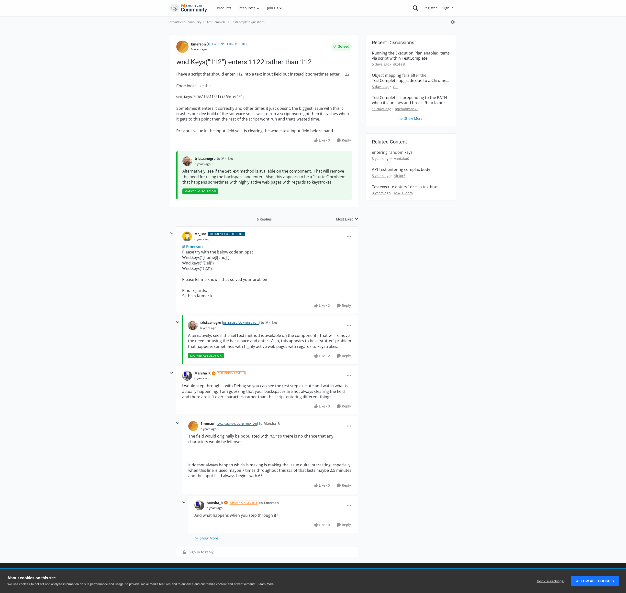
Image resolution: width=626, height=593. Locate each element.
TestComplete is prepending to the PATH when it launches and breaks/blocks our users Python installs (409, 100)
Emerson (198, 44)
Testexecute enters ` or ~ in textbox (404, 186)
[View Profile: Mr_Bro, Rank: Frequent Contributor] (187, 236)
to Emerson (269, 502)
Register (430, 8)
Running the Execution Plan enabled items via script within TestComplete (411, 56)
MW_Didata (403, 193)
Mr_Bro (200, 233)
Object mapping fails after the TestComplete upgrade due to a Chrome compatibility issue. (409, 78)
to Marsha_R (269, 423)
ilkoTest (399, 64)
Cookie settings (550, 581)
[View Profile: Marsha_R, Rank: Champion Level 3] (187, 376)
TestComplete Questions (248, 22)
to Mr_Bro (225, 158)
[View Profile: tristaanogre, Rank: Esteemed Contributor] (193, 325)
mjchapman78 (406, 109)
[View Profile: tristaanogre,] (187, 161)
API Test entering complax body (401, 169)
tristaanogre (205, 158)
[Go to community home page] (188, 8)
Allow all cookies (595, 581)
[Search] (415, 8)
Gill (395, 86)
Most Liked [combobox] (347, 219)
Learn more (266, 584)
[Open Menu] (452, 22)
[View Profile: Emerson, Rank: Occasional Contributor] (182, 47)
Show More (209, 538)
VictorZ (399, 175)
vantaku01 (402, 158)
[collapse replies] (172, 233)
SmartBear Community (185, 22)
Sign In (448, 8)
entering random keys (392, 152)
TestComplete (216, 22)
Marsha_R (202, 373)
